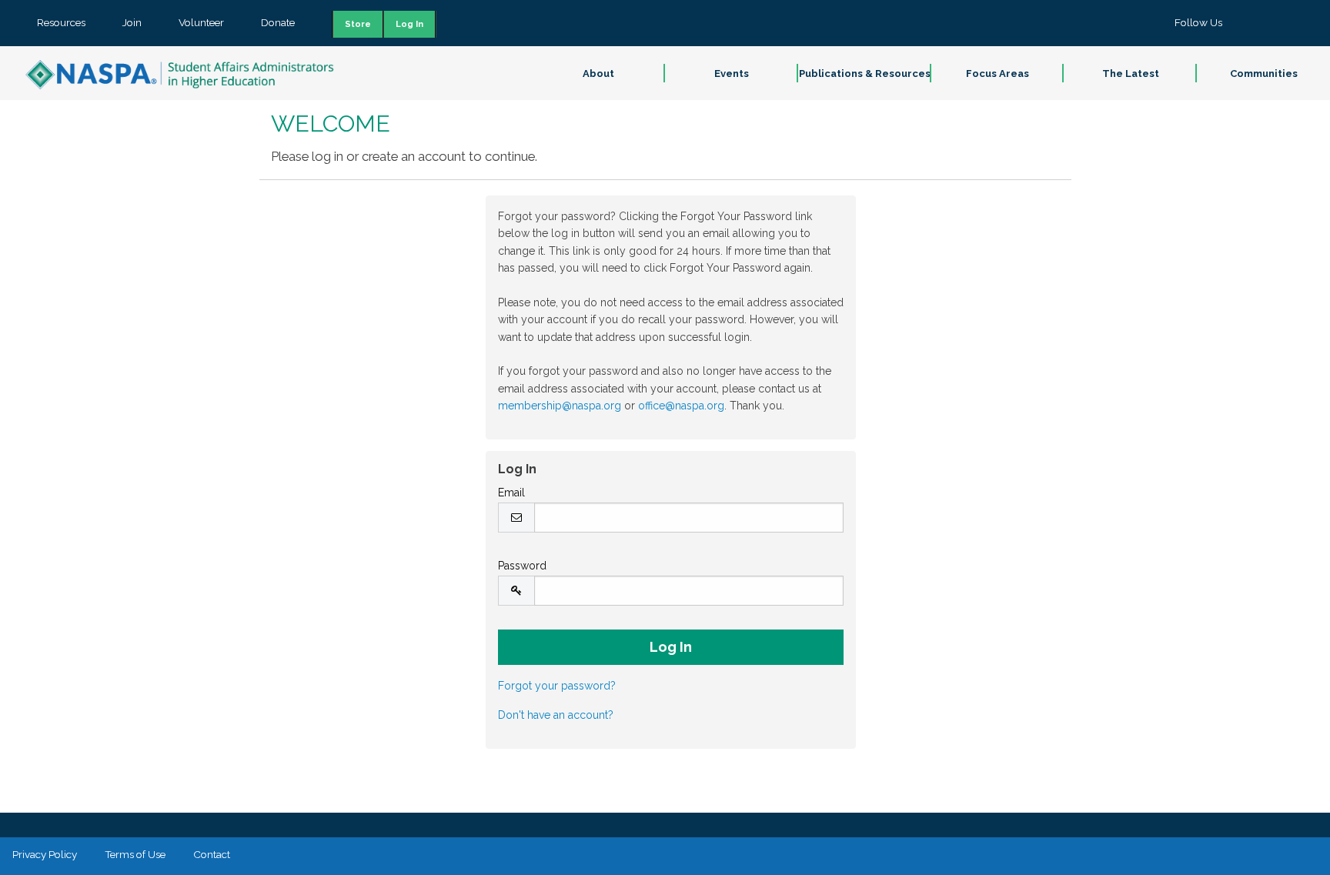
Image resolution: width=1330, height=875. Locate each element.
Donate (278, 22)
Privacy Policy (44, 854)
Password (522, 565)
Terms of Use (135, 854)
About (598, 73)
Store (358, 24)
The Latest (1130, 73)
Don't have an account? (555, 715)
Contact (211, 854)
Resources (61, 22)
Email (511, 492)
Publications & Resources (865, 73)
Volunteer (201, 22)
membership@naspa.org (559, 405)
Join (132, 22)
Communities (1264, 73)
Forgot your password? (557, 686)
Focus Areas (997, 73)
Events (731, 73)
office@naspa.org (681, 405)
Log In (409, 24)
